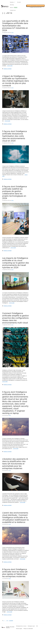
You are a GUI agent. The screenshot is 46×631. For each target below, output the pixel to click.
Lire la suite (9, 65)
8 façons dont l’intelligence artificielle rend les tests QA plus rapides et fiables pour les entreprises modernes (15, 573)
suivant (11, 620)
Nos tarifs (19, 2)
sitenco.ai (11, 7)
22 (7, 620)
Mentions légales (19, 628)
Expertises (12, 2)
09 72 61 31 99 (38, 7)
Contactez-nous (13, 10)
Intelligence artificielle (7, 68)
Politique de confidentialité (28, 628)
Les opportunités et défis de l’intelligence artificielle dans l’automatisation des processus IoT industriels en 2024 (15, 25)
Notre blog (12, 4)
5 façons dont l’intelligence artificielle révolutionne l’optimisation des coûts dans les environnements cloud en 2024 (14, 136)
